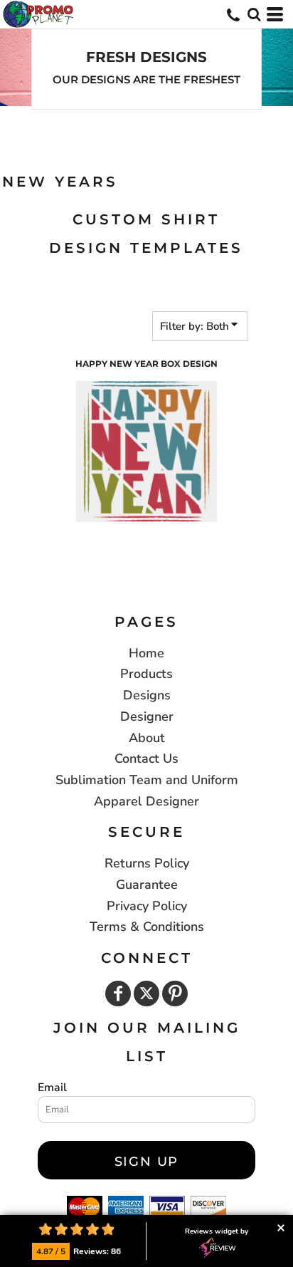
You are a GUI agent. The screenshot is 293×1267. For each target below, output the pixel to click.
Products (146, 673)
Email (52, 1087)
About (147, 737)
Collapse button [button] (280, 1227)
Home (146, 653)
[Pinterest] (175, 993)
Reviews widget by (216, 1231)
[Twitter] (146, 993)
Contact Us (146, 758)
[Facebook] (118, 993)
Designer (147, 716)
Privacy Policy (147, 905)
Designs (147, 695)
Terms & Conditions (147, 926)
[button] (254, 14)
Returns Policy (147, 863)
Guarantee (147, 884)
